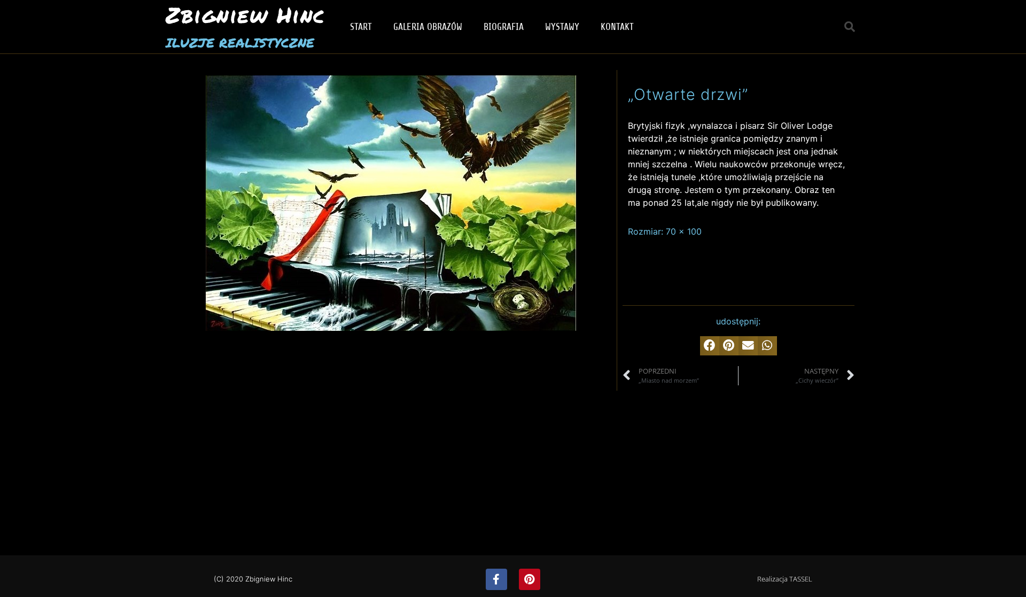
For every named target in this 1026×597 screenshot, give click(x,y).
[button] (849, 26)
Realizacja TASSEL (784, 579)
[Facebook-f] (496, 579)
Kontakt (617, 26)
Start (361, 26)
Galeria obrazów (427, 26)
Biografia (504, 26)
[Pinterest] (529, 579)
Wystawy (562, 26)
